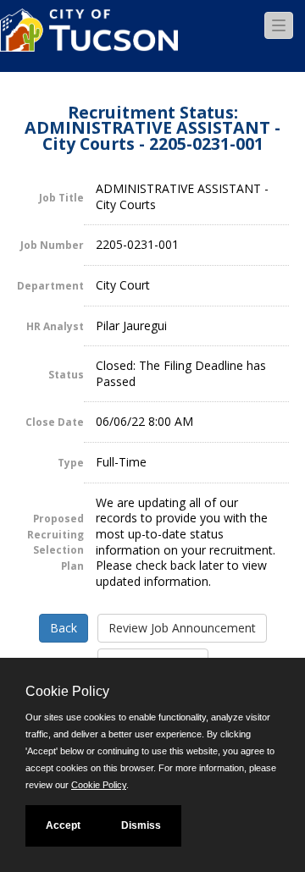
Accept (63, 825)
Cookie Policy (98, 785)
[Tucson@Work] (89, 40)
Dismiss (141, 825)
